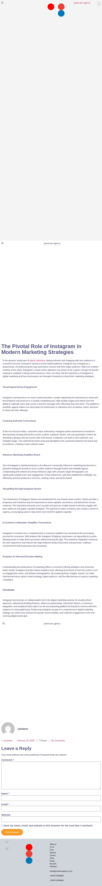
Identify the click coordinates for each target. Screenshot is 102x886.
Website (5, 815)
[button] (99, 3)
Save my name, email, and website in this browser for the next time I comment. (48, 825)
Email (5, 804)
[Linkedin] (61, 13)
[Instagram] (51, 6)
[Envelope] (61, 6)
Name (5, 793)
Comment (7, 760)
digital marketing (37, 360)
